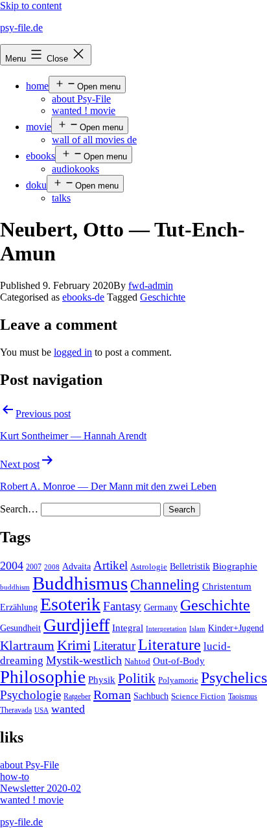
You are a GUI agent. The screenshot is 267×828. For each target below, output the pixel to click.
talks (61, 197)
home (37, 85)
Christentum (226, 586)
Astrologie (148, 566)
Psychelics (234, 677)
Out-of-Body (179, 661)
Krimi (74, 645)
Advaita (76, 566)
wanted (68, 708)
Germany (161, 607)
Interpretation (166, 628)
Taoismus (242, 696)
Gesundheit (20, 628)
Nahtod (137, 661)
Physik (101, 679)
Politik (137, 678)
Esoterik (70, 604)
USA (41, 710)
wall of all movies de (94, 139)
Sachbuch (151, 696)
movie (38, 126)
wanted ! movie (83, 110)
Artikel (110, 565)
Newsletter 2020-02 (40, 788)
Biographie (235, 566)
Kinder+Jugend (236, 628)
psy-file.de (21, 27)
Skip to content (31, 5)
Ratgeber (77, 696)
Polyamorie (178, 680)
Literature (169, 644)
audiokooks (75, 168)
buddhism (15, 587)
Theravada (16, 710)
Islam (197, 628)
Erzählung (19, 607)
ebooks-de (83, 297)
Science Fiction (198, 696)
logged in (73, 352)
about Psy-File (81, 98)
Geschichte (162, 297)
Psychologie (30, 695)
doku (36, 184)
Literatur (114, 645)
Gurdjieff (76, 625)
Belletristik (190, 566)
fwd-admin (150, 285)
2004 (11, 565)
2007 (33, 566)
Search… (19, 508)
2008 (52, 567)
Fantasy (122, 606)
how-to (14, 776)
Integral (127, 628)
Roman (112, 694)
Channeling (165, 585)
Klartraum (27, 645)
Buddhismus (80, 583)
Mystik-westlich (84, 660)
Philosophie (43, 677)
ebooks (40, 155)
